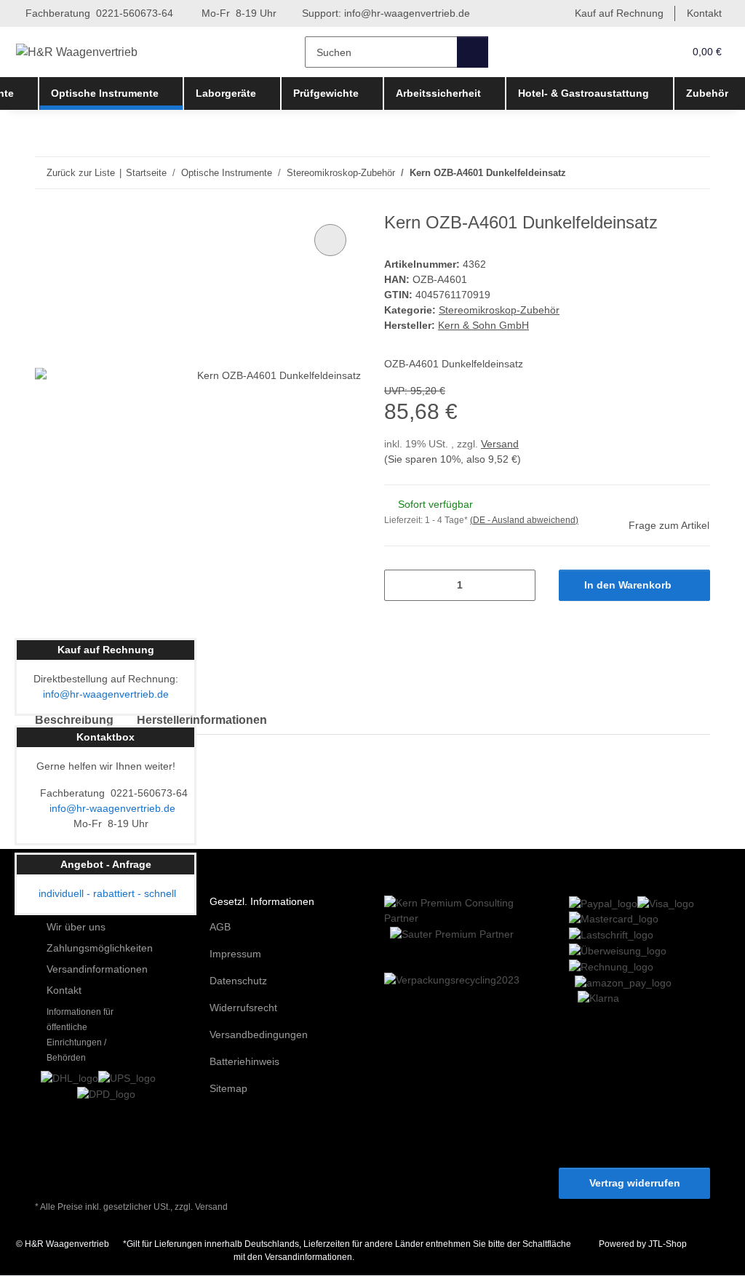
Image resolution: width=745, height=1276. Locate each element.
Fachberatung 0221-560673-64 (98, 13)
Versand (500, 444)
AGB (220, 927)
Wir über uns (76, 927)
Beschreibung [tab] (74, 720)
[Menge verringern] (400, 585)
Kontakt (704, 13)
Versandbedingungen (259, 1034)
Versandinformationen (97, 969)
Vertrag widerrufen (634, 1183)
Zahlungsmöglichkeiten (100, 948)
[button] (642, 52)
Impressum (235, 954)
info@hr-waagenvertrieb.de (407, 13)
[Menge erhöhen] (519, 585)
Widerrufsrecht (243, 1007)
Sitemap (228, 1088)
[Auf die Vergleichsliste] (330, 240)
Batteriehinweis (244, 1061)
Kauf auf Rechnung (619, 13)
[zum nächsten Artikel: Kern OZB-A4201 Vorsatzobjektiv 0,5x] (694, 172)
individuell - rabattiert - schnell (106, 893)
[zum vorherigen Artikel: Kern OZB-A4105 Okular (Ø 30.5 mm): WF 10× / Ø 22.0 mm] (663, 172)
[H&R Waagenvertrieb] (77, 52)
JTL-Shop (667, 1244)
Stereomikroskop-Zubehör (499, 310)
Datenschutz (238, 980)
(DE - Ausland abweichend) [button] (524, 520)
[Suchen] (472, 52)
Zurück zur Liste (81, 172)
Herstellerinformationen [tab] (202, 720)
